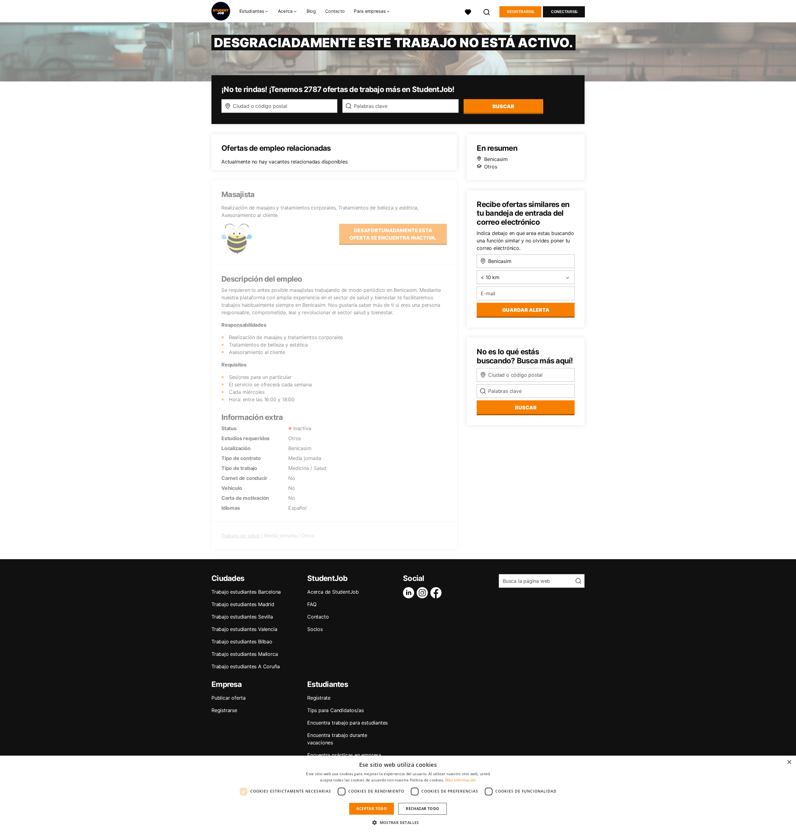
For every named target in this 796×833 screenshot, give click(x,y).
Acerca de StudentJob (333, 592)
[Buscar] (487, 11)
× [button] (789, 762)
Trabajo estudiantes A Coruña (245, 666)
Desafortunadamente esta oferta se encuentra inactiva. (393, 234)
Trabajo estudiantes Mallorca (244, 654)
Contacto (335, 11)
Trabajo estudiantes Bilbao (241, 641)
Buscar (503, 106)
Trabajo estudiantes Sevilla (242, 617)
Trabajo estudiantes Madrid (242, 604)
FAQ (311, 604)
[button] (398, 822)
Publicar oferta (228, 698)
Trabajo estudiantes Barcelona (246, 592)
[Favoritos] (468, 11)
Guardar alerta (525, 310)
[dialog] (398, 794)
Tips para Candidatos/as (335, 710)
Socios (315, 629)
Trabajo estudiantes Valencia (244, 629)
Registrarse (520, 12)
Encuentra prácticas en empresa (344, 755)
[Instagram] (423, 592)
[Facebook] (437, 592)
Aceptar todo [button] (371, 808)
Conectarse (564, 12)
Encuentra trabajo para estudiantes (347, 723)
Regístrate (319, 698)
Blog (311, 11)
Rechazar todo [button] (422, 808)
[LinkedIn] (410, 592)
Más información (460, 780)
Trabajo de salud (240, 535)
